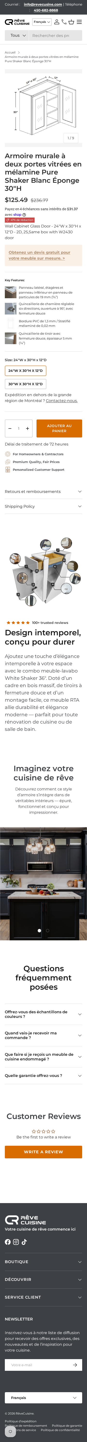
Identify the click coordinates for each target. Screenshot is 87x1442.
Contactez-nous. (62, 400)
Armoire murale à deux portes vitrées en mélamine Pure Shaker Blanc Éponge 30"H (42, 59)
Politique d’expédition (20, 1421)
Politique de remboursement (26, 1425)
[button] (71, 22)
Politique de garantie (67, 1425)
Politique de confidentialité (60, 1430)
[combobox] (43, 35)
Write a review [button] (43, 1152)
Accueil (10, 52)
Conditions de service (20, 1430)
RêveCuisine (25, 1413)
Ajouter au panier (59, 428)
